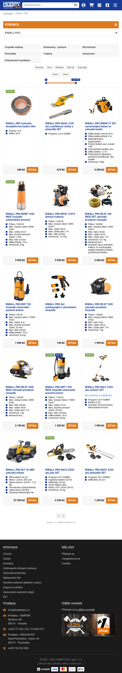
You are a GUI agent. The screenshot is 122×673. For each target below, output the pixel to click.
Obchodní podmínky (14, 573)
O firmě (7, 553)
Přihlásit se (68, 553)
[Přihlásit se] (83, 5)
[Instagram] (99, 5)
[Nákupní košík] (91, 5)
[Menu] (115, 5)
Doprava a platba (13, 587)
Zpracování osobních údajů (18, 592)
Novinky (40, 67)
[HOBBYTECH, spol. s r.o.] (12, 5)
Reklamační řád (12, 577)
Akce (49, 67)
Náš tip (70, 67)
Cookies (66, 563)
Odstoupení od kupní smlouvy (20, 568)
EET (5, 596)
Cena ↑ (56, 74)
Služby (7, 558)
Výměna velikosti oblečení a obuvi (22, 582)
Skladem (59, 67)
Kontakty (8, 563)
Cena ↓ (66, 74)
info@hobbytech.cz (19, 609)
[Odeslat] (75, 5)
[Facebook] (107, 5)
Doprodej (82, 67)
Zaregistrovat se (71, 558)
